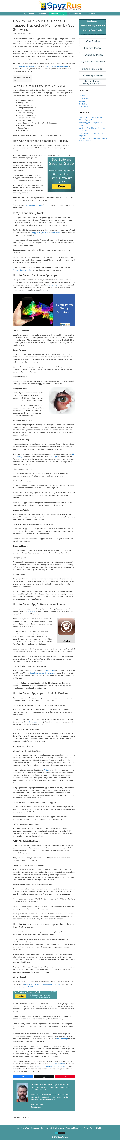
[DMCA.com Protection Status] (60, 1133)
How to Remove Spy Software (24, 66)
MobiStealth (55, 233)
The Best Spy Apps (58, 1064)
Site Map (99, 1128)
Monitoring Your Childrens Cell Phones (51, 1066)
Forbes (46, 770)
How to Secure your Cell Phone (56, 66)
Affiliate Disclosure (57, 1128)
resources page (62, 1039)
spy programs (54, 285)
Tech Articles (91, 14)
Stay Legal (44, 1128)
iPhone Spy (50, 670)
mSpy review (36, 233)
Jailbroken (31, 611)
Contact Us (35, 1128)
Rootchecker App (35, 722)
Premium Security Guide (22, 270)
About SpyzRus (23, 1128)
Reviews (42, 14)
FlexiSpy (45, 233)
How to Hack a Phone (34, 205)
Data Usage (52, 456)
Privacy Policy (89, 1128)
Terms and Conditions (74, 1128)
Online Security (57, 14)
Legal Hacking (75, 14)
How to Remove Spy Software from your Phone (42, 984)
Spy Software (28, 14)
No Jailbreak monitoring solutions (42, 673)
